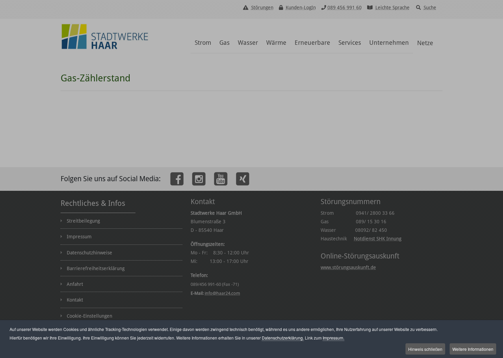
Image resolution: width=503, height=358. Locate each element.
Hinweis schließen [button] (425, 349)
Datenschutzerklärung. (283, 338)
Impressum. (333, 338)
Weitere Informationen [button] (472, 349)
